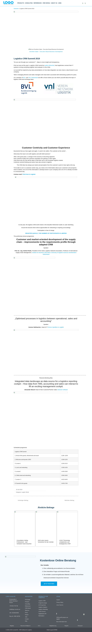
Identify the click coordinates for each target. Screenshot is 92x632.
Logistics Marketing (43, 609)
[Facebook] (76, 630)
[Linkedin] (82, 630)
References (38, 3)
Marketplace (41, 615)
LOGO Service (42, 611)
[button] (52, 491)
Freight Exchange (43, 602)
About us (54, 3)
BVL (24, 77)
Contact (27, 619)
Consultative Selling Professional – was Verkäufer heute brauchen (24, 542)
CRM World (46, 3)
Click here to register (29, 174)
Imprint (58, 599)
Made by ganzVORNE (52, 629)
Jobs (59, 3)
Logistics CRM (42, 600)
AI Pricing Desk (42, 605)
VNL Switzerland (33, 77)
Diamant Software (62, 389)
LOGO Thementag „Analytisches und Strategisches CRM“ (65, 542)
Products (20, 3)
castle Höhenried (49, 65)
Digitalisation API (42, 613)
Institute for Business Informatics (41, 252)
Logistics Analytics (43, 607)
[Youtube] (85, 630)
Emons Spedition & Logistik (56, 327)
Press (26, 612)
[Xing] (79, 630)
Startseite (16, 8)
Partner (26, 614)
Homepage (27, 599)
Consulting (29, 3)
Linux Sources (59, 605)
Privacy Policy (59, 602)
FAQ (26, 621)
